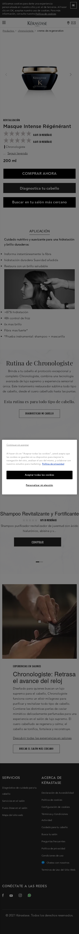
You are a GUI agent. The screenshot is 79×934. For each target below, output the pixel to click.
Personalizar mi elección (39, 485)
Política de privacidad (53, 463)
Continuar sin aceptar (17, 444)
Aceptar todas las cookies (39, 474)
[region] (39, 467)
